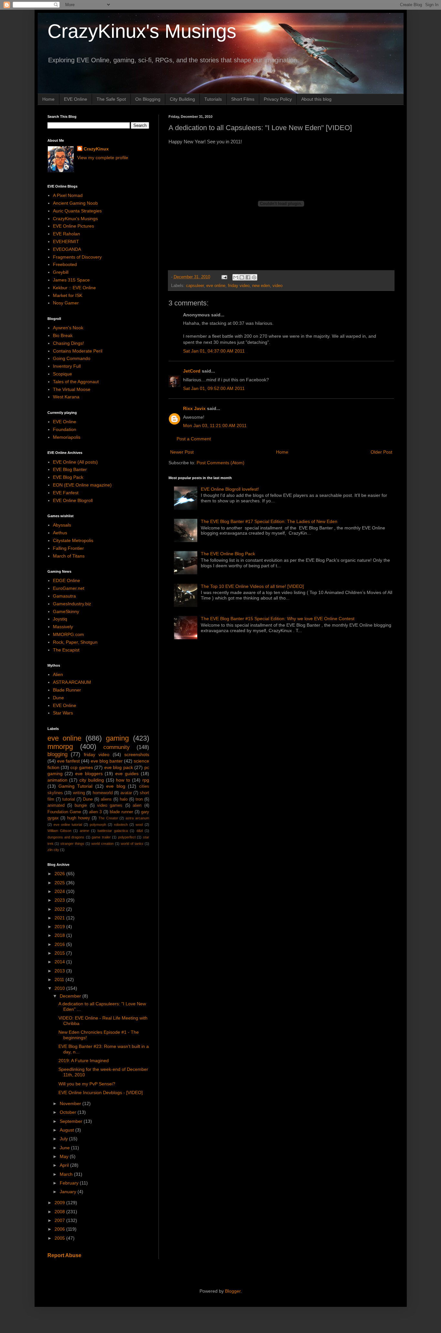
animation (57, 780)
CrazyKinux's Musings (141, 31)
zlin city (53, 850)
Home (48, 99)
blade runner (121, 812)
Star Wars (63, 712)
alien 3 (95, 812)
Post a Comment (194, 438)
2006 (60, 1229)
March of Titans (69, 556)
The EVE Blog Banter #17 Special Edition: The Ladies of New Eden (269, 521)
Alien (58, 674)
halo (124, 799)
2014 (60, 961)
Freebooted (65, 264)
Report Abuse (64, 1255)
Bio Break (63, 335)
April (65, 1165)
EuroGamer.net (68, 588)
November (71, 1103)
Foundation (64, 429)
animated (56, 805)
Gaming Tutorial (75, 786)
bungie (81, 805)
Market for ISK (67, 295)
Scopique (62, 373)
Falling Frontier (68, 548)
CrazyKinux (96, 148)
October (68, 1112)
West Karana (66, 396)
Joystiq (60, 618)
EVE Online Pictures (73, 226)
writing (79, 793)
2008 (60, 1211)
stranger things (72, 844)
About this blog (316, 99)
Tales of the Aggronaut (76, 381)
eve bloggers (89, 773)
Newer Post (182, 452)
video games (109, 805)
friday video (239, 285)
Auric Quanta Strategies (77, 210)
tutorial (68, 799)
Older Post (381, 452)
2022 (60, 909)
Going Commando (71, 358)
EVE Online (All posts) (75, 462)
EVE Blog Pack (68, 477)
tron (139, 799)
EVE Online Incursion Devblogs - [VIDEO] (100, 1092)
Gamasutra (64, 596)
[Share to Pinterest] (254, 277)
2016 (60, 944)
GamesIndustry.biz (72, 603)
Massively (63, 626)
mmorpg (60, 747)
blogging (57, 754)
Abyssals (62, 525)
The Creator (108, 818)
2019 (60, 926)
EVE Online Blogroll (73, 500)
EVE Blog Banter (70, 469)
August (67, 1130)
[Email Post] (224, 277)
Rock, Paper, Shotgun (75, 642)
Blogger (233, 1291)
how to (123, 780)
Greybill (60, 272)
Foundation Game (64, 812)
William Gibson (59, 831)
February (70, 1182)
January (68, 1191)
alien (137, 805)
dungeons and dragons (66, 837)
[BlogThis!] (242, 277)
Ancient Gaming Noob (75, 203)
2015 (60, 953)
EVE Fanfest (65, 492)
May (65, 1156)
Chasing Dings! (68, 343)
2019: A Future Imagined (83, 1060)
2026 (60, 873)
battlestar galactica (112, 831)
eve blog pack (118, 767)
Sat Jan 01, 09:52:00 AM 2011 (214, 388)
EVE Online (75, 99)
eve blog (115, 786)
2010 (60, 988)
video (277, 285)
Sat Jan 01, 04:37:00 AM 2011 (214, 351)
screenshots (136, 754)
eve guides (126, 773)
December (71, 996)
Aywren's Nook (68, 327)
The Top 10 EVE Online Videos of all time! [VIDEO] (252, 586)
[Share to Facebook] (248, 277)
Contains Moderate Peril (77, 351)
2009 (60, 1202)
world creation (102, 844)
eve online (215, 285)
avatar (126, 793)
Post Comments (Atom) (220, 462)
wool (139, 824)
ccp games (81, 767)
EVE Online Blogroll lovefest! (230, 489)
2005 (60, 1238)
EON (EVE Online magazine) (82, 484)
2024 (60, 891)
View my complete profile (102, 157)
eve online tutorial (68, 824)
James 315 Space (71, 279)
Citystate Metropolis (73, 540)
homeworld (103, 793)
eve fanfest (68, 761)
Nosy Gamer (66, 302)
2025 (60, 882)
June (65, 1147)
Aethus (60, 532)
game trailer (101, 837)
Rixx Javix (194, 408)
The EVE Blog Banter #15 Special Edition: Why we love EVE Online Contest (277, 618)
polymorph (98, 824)
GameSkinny (66, 611)
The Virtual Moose (71, 389)
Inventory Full (67, 366)
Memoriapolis (66, 437)
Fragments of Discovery (77, 257)
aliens (106, 799)
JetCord (191, 371)
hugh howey (78, 818)
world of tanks (132, 844)
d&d (140, 831)
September (72, 1121)
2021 (60, 917)
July (64, 1138)
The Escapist (66, 649)
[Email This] (235, 277)
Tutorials (213, 99)
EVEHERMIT (66, 241)
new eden (261, 285)
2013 (60, 970)
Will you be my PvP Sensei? (86, 1083)
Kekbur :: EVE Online (74, 287)
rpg (145, 780)
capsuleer (195, 285)
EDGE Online (66, 580)
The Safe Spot (111, 99)
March (67, 1174)
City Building (182, 99)
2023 (60, 900)
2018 (60, 935)
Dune (58, 697)
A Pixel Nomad (68, 195)
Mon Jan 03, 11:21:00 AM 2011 (215, 425)
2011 (60, 979)
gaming (117, 738)
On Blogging (147, 99)
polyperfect (127, 837)
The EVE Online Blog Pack (228, 553)
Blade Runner (67, 689)
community (116, 747)
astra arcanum (137, 818)
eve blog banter (107, 761)
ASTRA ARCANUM (72, 682)
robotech (121, 824)
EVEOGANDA (67, 249)
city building (91, 780)
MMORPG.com (68, 634)
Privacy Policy (278, 99)
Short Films (242, 99)
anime (84, 831)
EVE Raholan (66, 233)
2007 (60, 1220)
